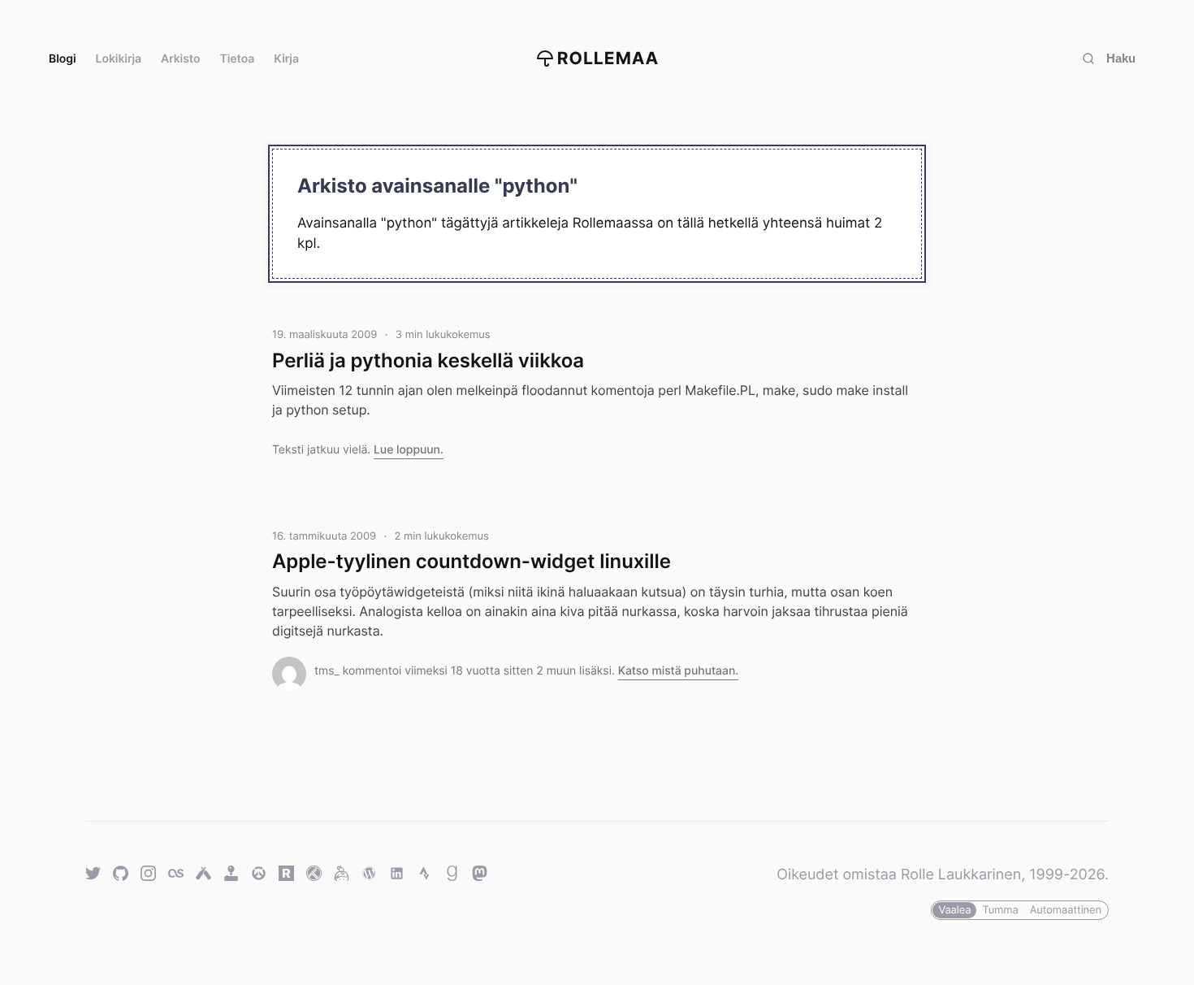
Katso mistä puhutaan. (678, 671)
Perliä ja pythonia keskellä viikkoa (428, 360)
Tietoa (237, 59)
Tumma (1000, 910)
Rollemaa (608, 59)
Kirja (286, 59)
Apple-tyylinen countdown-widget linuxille (471, 561)
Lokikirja (119, 59)
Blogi (62, 59)
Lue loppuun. (408, 450)
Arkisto (180, 59)
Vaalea (954, 910)
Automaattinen (1065, 910)
